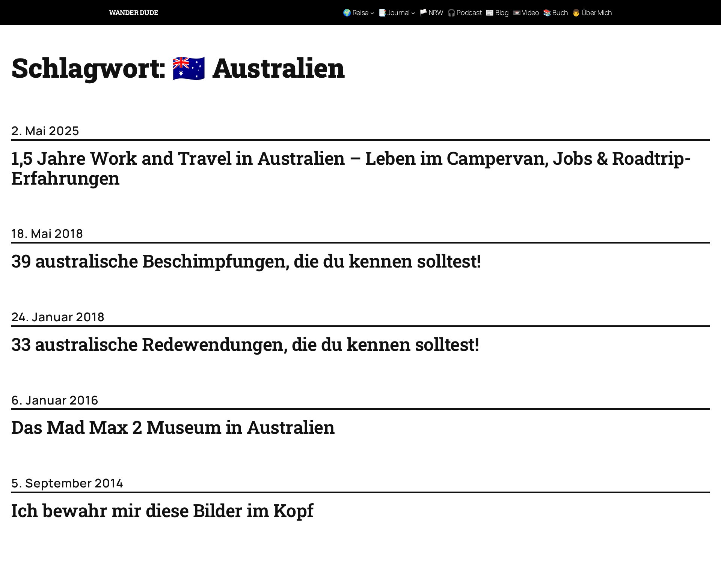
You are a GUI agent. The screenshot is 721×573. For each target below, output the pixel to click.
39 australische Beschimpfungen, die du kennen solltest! (246, 261)
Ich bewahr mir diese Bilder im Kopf (162, 510)
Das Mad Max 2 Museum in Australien (173, 427)
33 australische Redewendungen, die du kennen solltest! (245, 344)
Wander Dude (133, 12)
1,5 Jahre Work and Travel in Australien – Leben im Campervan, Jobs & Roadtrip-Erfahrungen (351, 168)
